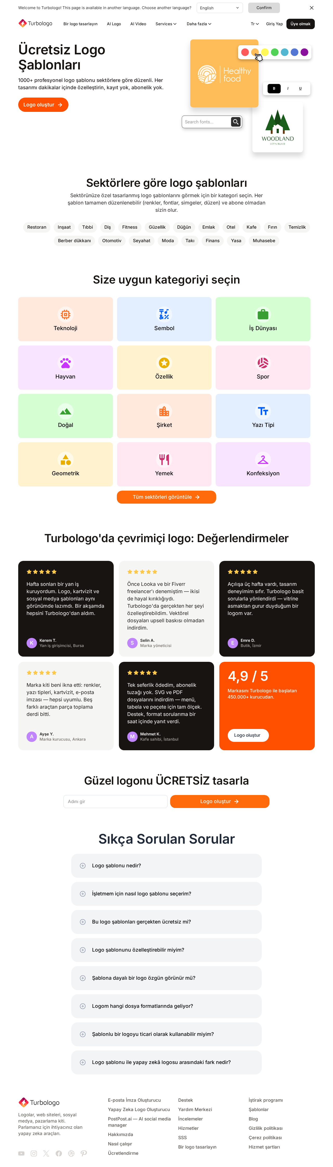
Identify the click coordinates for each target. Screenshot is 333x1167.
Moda (168, 240)
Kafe (252, 227)
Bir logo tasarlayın (80, 24)
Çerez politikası (265, 1137)
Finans (213, 240)
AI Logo (114, 24)
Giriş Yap (274, 24)
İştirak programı (266, 1100)
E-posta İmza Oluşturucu (134, 1100)
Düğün (184, 227)
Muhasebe (264, 240)
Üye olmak (301, 24)
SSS (182, 1137)
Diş (107, 227)
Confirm (264, 8)
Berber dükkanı (74, 240)
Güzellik (157, 227)
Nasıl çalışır (120, 1144)
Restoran (36, 227)
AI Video (138, 24)
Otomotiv (111, 240)
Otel (231, 227)
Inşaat (64, 227)
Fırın (272, 227)
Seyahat (141, 240)
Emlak (208, 227)
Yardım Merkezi (195, 1109)
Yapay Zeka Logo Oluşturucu (139, 1109)
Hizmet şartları (264, 1147)
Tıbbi (87, 227)
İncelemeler (190, 1119)
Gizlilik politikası (266, 1128)
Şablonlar (259, 1109)
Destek (185, 1100)
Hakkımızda (120, 1134)
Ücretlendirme (123, 1153)
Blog (253, 1119)
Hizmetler (188, 1128)
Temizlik (297, 227)
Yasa (236, 240)
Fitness (129, 227)
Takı (189, 240)
